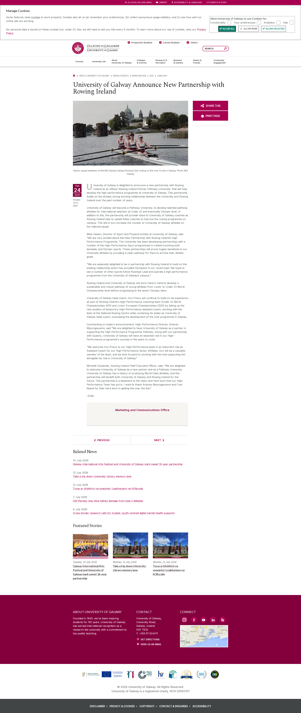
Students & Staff (217, 2)
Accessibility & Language (188, 2)
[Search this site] (225, 49)
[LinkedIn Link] (213, 619)
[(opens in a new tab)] (103, 677)
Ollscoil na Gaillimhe (140, 2)
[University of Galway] (95, 48)
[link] (102, 674)
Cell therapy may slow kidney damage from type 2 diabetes (108, 500)
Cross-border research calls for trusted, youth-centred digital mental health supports (123, 513)
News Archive (139, 75)
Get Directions (150, 639)
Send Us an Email (151, 644)
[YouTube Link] (203, 619)
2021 (151, 75)
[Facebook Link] (194, 619)
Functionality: (218, 22)
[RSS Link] (222, 619)
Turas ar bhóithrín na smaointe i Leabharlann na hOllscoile (108, 488)
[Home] (74, 75)
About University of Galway (94, 75)
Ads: (285, 22)
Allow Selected (275, 29)
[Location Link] (204, 645)
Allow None (250, 29)
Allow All (229, 29)
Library (163, 2)
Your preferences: (245, 22)
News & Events (121, 75)
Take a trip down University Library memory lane (102, 476)
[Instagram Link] (184, 620)
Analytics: (269, 22)
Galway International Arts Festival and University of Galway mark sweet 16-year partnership (128, 464)
